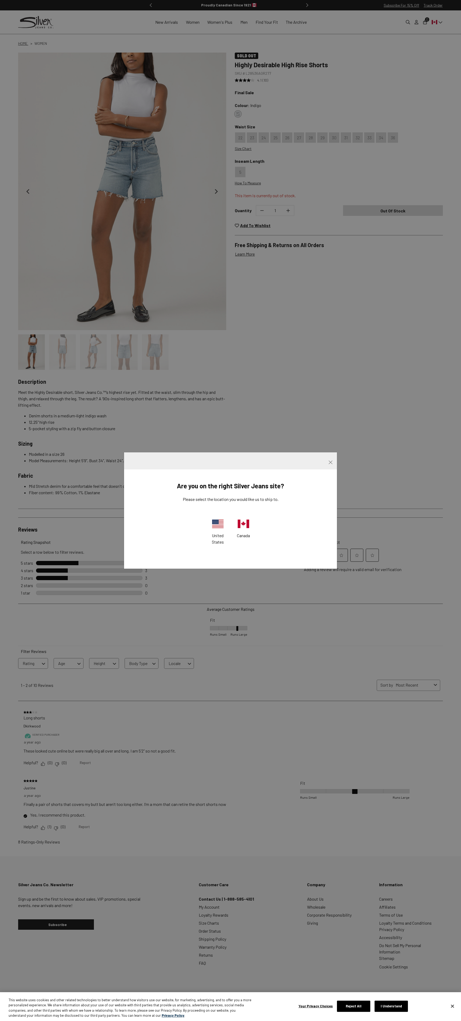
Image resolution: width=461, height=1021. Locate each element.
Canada (243, 535)
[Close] (452, 1006)
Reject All (353, 1006)
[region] (230, 1006)
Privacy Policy (173, 1015)
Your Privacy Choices (316, 1006)
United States (218, 538)
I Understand (391, 1006)
